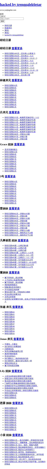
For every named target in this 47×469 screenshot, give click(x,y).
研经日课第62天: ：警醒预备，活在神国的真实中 (24, 443)
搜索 (2, 21)
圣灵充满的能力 (11, 149)
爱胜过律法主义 (11, 363)
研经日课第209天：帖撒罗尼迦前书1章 (20, 132)
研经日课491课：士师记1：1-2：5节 (19, 257)
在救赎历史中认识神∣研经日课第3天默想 (21, 386)
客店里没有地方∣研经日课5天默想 (18, 381)
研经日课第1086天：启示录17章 (17, 75)
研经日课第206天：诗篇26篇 (16, 139)
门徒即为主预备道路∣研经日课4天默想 (21, 383)
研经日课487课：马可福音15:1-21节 (19, 267)
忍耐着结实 (9, 349)
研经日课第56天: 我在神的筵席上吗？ (20, 457)
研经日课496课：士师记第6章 (16, 246)
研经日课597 (10, 324)
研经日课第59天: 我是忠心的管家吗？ (20, 450)
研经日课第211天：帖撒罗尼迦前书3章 (20, 127)
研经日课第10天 (11, 85)
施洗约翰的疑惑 (11, 354)
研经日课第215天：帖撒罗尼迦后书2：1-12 (22, 117)
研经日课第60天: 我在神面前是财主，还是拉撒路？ (25, 447)
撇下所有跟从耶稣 (12, 366)
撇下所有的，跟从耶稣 (14, 278)
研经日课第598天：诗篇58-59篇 (17, 223)
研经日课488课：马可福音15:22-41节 (19, 265)
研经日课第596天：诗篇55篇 (16, 228)
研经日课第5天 (10, 97)
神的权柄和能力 (11, 285)
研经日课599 (10, 319)
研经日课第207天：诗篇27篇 (16, 137)
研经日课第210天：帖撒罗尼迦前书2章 (20, 129)
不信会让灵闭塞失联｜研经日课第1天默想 (21, 390)
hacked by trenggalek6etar (14, 35)
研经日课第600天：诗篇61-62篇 (17, 218)
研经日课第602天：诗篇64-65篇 (17, 214)
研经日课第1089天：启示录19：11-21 (19, 68)
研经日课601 (10, 314)
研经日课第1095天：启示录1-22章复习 (20, 53)
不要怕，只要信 (11, 344)
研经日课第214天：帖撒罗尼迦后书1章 (20, 120)
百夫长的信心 (10, 356)
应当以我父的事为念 (13, 294)
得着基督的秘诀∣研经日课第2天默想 (19, 388)
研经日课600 (10, 317)
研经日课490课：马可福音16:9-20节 (19, 260)
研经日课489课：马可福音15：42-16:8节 (21, 262)
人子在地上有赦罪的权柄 (15, 280)
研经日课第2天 (10, 104)
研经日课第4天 (10, 100)
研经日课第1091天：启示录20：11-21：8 (21, 63)
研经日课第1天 (10, 107)
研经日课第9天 (10, 88)
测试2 (7, 33)
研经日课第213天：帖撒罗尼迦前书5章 (20, 122)
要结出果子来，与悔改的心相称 (17, 292)
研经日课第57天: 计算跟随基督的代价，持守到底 (24, 454)
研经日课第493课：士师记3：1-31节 (19, 253)
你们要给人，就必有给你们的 (16, 358)
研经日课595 (10, 329)
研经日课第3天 (10, 102)
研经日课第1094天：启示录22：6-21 (19, 56)
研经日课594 (10, 331)
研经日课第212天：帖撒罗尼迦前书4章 (20, 125)
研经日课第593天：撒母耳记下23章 (19, 235)
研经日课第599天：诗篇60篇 (16, 221)
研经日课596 (10, 326)
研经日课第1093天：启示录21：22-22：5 (21, 58)
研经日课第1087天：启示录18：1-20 (19, 73)
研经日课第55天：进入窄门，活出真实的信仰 (23, 459)
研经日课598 (10, 322)
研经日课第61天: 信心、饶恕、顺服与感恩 (21, 445)
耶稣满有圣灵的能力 (13, 287)
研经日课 (8, 25)
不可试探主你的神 (12, 290)
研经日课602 (10, 312)
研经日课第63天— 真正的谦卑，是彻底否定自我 (24, 440)
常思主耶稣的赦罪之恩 (14, 351)
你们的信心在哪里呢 (13, 346)
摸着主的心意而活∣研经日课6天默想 (19, 379)
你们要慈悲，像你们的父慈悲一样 (18, 361)
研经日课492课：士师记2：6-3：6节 (19, 255)
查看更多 (17, 48)
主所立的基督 (10, 297)
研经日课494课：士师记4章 (15, 250)
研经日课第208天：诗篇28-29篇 (17, 134)
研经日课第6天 (10, 95)
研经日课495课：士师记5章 (15, 248)
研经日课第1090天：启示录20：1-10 (19, 65)
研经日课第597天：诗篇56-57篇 (17, 226)
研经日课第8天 (10, 90)
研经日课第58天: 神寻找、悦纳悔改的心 (21, 452)
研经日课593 (10, 334)
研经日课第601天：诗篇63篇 (16, 216)
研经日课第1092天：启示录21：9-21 (19, 61)
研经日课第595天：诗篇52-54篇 (17, 230)
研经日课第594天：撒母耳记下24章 (19, 233)
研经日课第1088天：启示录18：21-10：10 (21, 70)
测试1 (7, 30)
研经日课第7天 (10, 93)
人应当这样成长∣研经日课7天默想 (18, 376)
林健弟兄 (8, 28)
